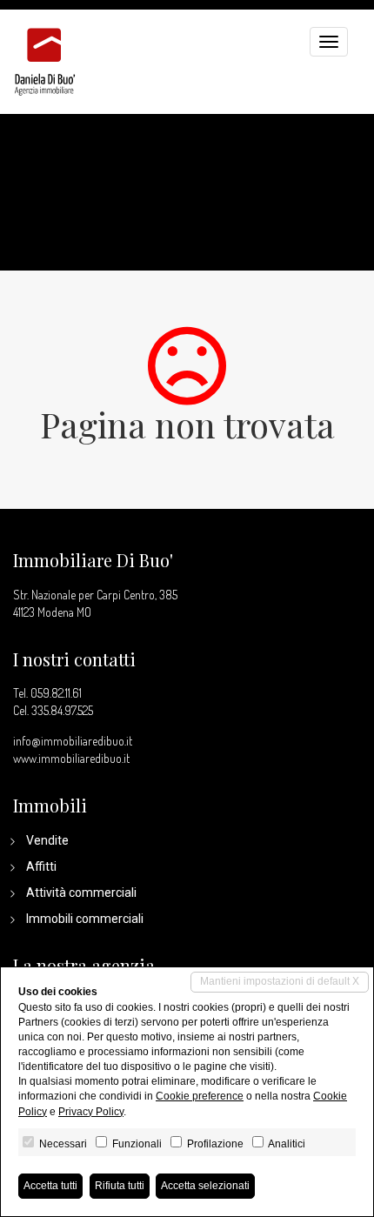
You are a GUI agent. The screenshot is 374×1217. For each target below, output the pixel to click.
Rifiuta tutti (119, 1186)
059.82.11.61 (56, 692)
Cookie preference (200, 1096)
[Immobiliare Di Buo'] (45, 53)
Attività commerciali (81, 892)
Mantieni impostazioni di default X (279, 981)
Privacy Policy (91, 1112)
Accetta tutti (50, 1186)
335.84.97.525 (62, 710)
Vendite (47, 840)
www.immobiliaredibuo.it (71, 758)
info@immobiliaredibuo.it (72, 740)
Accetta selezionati (205, 1186)
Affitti (41, 866)
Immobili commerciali (85, 919)
